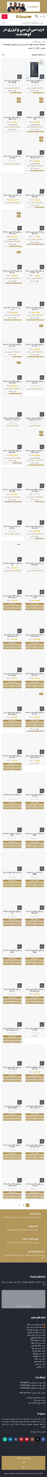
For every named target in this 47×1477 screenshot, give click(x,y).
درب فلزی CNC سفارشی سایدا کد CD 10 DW (12, 1068)
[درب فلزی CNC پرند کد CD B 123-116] (34, 296)
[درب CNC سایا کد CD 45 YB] (12, 783)
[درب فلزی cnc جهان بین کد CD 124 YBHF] (12, 1095)
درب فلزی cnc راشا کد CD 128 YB (12, 564)
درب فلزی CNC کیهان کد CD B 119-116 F (12, 233)
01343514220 (30, 609)
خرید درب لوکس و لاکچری (36, 1332)
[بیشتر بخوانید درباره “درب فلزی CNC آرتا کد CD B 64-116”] (19, 985)
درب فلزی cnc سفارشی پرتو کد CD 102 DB (34, 636)
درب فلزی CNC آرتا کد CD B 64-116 (12, 990)
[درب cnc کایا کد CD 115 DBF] (12, 861)
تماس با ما (41, 1432)
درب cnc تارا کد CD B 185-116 (12, 309)
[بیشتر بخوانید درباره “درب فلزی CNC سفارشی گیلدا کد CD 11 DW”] (42, 1102)
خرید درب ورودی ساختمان (36, 1330)
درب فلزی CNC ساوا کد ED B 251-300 (35, 527)
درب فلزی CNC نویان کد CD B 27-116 (34, 713)
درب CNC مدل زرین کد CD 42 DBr (34, 835)
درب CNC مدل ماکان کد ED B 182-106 (35, 196)
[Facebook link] (43, 1439)
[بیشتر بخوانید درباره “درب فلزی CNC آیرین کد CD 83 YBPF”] (42, 907)
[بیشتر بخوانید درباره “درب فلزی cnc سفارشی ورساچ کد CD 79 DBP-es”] (19, 1024)
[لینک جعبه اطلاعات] (23, 1216)
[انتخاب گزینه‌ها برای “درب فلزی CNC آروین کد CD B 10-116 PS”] (19, 377)
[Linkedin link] (10, 1439)
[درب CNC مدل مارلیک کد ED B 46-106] (34, 552)
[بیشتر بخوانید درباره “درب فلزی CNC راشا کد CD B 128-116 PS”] (19, 1180)
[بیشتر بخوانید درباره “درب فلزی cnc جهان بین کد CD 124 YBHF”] (19, 1102)
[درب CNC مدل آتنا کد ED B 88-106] (12, 515)
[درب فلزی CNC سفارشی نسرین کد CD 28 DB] (12, 584)
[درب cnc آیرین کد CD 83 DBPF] (34, 861)
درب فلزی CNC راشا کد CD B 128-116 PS (12, 1185)
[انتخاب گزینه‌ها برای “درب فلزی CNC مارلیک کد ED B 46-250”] (19, 447)
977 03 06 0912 (25, 1393)
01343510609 (39, 609)
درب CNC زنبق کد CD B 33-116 (34, 118)
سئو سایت (28, 1473)
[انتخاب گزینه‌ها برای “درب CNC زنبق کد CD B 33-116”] (42, 113)
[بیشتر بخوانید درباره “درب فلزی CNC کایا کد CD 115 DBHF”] (19, 946)
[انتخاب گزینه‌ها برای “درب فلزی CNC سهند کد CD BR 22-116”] (19, 113)
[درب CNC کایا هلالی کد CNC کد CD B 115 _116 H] (12, 407)
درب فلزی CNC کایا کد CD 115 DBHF (12, 951)
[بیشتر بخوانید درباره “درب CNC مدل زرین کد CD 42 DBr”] (42, 830)
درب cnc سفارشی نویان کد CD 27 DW (34, 1029)
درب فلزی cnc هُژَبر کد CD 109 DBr (12, 835)
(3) (30, 122)
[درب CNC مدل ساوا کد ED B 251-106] (12, 184)
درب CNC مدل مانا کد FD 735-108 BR (12, 82)
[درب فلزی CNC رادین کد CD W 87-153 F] (12, 744)
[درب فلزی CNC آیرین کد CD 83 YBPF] (34, 900)
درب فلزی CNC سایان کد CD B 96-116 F (12, 345)
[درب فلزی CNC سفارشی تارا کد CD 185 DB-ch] (34, 1134)
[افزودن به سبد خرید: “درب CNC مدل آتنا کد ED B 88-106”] (19, 522)
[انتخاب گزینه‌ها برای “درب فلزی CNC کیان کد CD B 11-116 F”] (42, 341)
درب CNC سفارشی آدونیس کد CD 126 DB (12, 675)
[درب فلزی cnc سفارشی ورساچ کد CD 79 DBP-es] (12, 1017)
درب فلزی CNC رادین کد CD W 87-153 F (12, 757)
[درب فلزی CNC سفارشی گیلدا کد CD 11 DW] (34, 1095)
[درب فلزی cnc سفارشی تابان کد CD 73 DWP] (12, 623)
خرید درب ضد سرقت (38, 1343)
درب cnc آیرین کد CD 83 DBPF (35, 873)
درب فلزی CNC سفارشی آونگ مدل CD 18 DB (35, 990)
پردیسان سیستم (9, 1473)
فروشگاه (37, 42)
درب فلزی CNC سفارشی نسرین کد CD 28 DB (12, 597)
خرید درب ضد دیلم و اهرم (36, 1335)
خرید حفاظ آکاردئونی (38, 1345)
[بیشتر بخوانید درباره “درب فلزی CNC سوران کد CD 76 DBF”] (19, 1141)
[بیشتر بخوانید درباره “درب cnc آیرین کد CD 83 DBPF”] (42, 869)
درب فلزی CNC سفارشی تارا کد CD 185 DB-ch (34, 1146)
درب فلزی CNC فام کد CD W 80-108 (35, 1068)
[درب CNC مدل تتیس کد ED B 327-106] (34, 220)
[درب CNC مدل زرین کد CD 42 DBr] (34, 822)
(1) (8, 122)
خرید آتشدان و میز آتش (34, 1327)
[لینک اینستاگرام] (32, 1439)
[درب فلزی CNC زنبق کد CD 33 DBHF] (34, 939)
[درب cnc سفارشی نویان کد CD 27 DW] (34, 1017)
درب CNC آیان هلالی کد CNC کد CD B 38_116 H (35, 419)
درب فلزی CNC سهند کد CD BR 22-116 (12, 118)
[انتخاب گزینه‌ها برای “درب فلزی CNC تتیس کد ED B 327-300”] (19, 486)
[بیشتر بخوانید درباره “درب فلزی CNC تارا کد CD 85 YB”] (19, 907)
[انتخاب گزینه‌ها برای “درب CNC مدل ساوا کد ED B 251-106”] (19, 191)
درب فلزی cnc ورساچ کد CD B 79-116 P (34, 675)
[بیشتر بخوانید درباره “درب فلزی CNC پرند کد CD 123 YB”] (42, 1180)
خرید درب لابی (40, 1364)
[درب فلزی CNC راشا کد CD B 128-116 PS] (12, 1172)
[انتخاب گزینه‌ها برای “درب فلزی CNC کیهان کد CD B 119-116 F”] (19, 228)
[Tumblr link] (16, 1439)
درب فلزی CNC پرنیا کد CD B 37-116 (35, 796)
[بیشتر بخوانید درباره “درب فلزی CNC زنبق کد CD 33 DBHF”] (42, 946)
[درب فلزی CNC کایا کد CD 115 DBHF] (12, 939)
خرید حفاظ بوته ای (38, 1351)
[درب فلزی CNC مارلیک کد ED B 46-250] (12, 439)
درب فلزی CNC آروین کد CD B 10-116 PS (12, 382)
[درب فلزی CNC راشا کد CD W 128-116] (34, 370)
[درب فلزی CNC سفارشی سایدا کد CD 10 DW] (12, 1056)
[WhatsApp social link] (5, 1439)
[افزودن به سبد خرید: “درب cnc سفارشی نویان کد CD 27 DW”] (42, 1024)
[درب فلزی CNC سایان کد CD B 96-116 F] (12, 333)
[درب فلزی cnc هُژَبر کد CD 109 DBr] (12, 822)
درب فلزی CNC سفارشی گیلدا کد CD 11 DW (35, 1107)
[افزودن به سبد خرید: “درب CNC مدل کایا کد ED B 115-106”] (19, 152)
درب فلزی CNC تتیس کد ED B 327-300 (12, 490)
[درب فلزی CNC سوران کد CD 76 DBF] (12, 1134)
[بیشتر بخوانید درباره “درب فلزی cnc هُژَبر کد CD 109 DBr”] (19, 830)
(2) (30, 200)
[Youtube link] (27, 1439)
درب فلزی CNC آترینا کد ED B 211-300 (35, 490)
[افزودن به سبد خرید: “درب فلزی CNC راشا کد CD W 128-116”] (42, 377)
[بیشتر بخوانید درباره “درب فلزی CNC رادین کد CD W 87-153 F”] (19, 752)
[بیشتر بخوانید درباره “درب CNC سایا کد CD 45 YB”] (19, 791)
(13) (8, 568)
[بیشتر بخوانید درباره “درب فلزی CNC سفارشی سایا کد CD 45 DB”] (19, 709)
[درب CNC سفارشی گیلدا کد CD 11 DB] (34, 584)
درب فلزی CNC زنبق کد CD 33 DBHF (34, 951)
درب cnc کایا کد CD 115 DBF (12, 872)
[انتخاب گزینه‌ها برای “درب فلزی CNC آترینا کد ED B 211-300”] (42, 486)
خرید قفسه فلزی (39, 1361)
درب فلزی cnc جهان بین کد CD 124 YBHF (12, 1107)
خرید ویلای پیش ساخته (35, 1324)
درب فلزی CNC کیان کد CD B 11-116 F (35, 345)
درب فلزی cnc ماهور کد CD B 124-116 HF (35, 452)
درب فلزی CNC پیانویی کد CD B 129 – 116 (35, 272)
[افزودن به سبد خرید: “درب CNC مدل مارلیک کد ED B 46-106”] (42, 559)
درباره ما (33, 1432)
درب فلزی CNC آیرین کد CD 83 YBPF (34, 912)
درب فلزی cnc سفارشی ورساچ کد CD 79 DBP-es (12, 1029)
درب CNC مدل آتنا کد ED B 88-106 (12, 527)
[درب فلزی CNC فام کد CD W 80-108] (34, 1056)
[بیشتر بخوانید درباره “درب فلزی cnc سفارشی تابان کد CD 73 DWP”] (19, 631)
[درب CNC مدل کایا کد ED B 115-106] (12, 145)
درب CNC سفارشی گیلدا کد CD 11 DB (34, 597)
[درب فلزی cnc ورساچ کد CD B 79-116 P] (34, 662)
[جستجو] (4, 23)
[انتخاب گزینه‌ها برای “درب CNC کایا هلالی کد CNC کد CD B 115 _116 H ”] (19, 414)
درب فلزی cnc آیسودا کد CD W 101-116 (34, 157)
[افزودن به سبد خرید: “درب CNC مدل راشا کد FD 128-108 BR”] (42, 77)
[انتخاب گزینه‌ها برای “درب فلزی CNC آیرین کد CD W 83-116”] (19, 267)
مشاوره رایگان (35, 604)
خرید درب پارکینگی (39, 1353)
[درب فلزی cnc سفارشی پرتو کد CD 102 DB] (34, 623)
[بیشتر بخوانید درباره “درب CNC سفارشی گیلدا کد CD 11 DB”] (42, 592)
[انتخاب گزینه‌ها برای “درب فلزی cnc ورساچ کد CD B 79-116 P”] (42, 670)
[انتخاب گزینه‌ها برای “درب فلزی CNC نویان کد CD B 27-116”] (42, 709)
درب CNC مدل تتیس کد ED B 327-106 (34, 233)
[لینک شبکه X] (38, 1439)
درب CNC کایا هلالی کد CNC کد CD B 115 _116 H (12, 419)
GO (24, 1463)
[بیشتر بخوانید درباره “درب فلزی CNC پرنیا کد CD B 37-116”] (42, 791)
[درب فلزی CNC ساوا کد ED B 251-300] (34, 515)
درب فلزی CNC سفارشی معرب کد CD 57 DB (35, 757)
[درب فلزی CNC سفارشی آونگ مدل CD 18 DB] (34, 978)
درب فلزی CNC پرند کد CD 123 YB (35, 1185)
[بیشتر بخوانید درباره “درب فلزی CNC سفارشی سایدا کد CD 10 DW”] (19, 1063)
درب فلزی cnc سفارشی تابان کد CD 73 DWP (12, 636)
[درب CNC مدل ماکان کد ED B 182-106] (34, 184)
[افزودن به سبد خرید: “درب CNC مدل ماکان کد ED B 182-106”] (42, 191)
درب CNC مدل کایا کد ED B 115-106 (12, 157)
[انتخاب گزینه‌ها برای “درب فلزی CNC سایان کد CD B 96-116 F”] (19, 341)
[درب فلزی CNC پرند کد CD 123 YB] (34, 1172)
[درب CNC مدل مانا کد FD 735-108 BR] (12, 69)
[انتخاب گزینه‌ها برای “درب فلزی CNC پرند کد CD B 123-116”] (42, 304)
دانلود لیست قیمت (22, 1458)
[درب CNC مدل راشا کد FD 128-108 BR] (34, 69)
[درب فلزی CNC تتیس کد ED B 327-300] (12, 478)
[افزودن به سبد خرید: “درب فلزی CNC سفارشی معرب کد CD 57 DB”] (42, 752)
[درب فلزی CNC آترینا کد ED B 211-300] (34, 478)
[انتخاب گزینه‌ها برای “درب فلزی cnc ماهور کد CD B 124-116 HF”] (42, 447)
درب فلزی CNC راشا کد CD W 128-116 (35, 382)
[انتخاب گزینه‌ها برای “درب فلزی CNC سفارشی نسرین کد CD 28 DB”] (19, 592)
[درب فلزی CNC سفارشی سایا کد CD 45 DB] (12, 701)
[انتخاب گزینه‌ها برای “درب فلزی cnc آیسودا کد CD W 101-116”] (42, 152)
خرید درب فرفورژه (39, 1356)
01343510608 (25, 1385)
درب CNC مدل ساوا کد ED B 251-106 (12, 196)
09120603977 (30, 607)
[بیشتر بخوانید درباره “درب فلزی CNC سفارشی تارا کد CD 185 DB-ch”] (42, 1141)
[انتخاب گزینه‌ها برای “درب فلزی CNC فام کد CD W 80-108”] (42, 1063)
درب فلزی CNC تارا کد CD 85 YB (12, 912)
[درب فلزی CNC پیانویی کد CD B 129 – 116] (34, 259)
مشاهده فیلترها (37, 55)
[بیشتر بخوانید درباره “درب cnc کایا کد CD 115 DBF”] (19, 869)
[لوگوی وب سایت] (23, 16)
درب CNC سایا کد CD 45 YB (12, 795)
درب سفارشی (40, 1367)
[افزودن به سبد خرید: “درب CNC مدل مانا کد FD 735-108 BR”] (19, 77)
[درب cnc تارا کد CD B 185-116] (12, 296)
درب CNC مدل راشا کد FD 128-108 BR (35, 82)
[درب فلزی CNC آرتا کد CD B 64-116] (12, 978)
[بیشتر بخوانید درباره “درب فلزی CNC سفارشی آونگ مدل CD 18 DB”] (42, 985)
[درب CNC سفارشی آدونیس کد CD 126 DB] (12, 662)
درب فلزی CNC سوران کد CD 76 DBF (12, 1146)
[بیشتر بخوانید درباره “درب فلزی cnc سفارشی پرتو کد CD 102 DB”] (42, 631)
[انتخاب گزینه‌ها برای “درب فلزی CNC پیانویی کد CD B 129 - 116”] (42, 267)
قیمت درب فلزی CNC (37, 1340)
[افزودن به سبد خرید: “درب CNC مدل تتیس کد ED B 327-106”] (42, 228)
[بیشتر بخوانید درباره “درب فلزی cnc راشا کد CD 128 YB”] (19, 559)
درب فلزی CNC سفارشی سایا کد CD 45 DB (12, 713)
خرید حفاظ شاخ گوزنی (37, 1338)
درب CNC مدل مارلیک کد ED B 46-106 (35, 564)
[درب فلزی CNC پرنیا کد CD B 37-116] (34, 783)
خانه (43, 42)
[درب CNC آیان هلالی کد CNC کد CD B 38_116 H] (34, 407)
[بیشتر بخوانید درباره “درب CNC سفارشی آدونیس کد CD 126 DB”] (19, 670)
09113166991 (39, 607)
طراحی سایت (38, 1473)
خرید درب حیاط (39, 1359)
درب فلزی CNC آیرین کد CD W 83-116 (12, 272)
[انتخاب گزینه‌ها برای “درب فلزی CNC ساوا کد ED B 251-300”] (42, 522)
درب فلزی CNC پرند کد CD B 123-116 (35, 309)
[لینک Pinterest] (21, 1439)
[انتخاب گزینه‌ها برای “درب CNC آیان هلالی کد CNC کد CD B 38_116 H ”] (42, 414)
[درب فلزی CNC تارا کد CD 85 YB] (12, 900)
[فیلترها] (39, 446)
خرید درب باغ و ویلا (38, 1348)
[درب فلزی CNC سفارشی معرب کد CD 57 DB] (34, 744)
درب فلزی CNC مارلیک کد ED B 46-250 (12, 452)
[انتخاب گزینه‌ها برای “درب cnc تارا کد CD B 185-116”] (19, 304)
